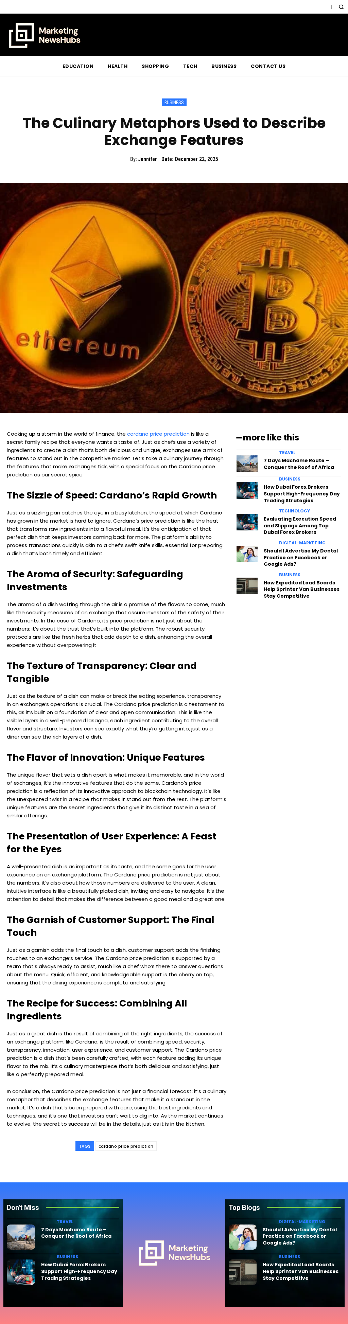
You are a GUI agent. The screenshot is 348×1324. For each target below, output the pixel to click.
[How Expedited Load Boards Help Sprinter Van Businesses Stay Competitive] (247, 586)
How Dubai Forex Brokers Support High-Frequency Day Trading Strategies (302, 494)
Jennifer (147, 159)
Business (174, 102)
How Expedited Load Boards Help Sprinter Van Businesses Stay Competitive (302, 589)
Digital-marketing (302, 543)
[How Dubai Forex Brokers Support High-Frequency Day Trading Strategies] (247, 490)
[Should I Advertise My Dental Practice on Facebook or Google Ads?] (247, 554)
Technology (294, 511)
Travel (287, 453)
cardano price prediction (158, 433)
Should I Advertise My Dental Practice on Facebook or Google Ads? (301, 557)
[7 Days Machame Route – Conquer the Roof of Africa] (247, 463)
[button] (341, 7)
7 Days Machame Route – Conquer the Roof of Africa (299, 464)
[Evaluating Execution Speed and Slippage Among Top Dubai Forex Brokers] (247, 522)
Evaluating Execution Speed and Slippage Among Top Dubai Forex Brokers (300, 525)
